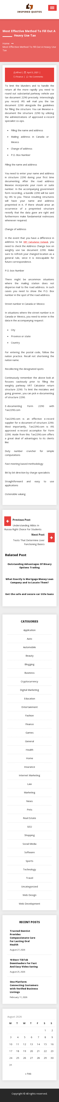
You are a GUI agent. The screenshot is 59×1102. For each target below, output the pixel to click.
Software (29, 852)
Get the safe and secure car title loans (29, 594)
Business (29, 672)
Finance (19, 76)
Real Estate (29, 818)
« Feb (28, 1073)
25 (17, 1057)
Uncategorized (29, 886)
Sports (29, 860)
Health (29, 749)
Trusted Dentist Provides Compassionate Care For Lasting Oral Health (22, 937)
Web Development (29, 903)
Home (29, 758)
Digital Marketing (29, 689)
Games (30, 732)
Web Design (29, 895)
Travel (29, 877)
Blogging (29, 664)
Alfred (18, 72)
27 (31, 1057)
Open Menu (52, 8)
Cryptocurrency (29, 681)
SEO (29, 826)
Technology (29, 869)
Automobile (29, 647)
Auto (29, 638)
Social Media (29, 843)
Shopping (29, 835)
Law (29, 784)
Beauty (30, 655)
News (29, 801)
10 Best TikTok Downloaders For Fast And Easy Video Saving (24, 963)
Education (29, 698)
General (29, 741)
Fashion (29, 715)
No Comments (36, 76)
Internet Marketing (29, 775)
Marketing (29, 792)
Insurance (29, 766)
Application (29, 630)
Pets (29, 809)
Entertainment (29, 707)
